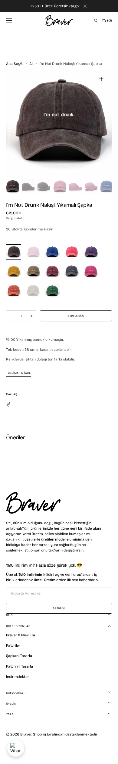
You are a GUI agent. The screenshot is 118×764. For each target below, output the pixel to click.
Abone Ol (59, 607)
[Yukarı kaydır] (109, 755)
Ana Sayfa (15, 64)
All (31, 64)
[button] (9, 20)
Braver (25, 734)
